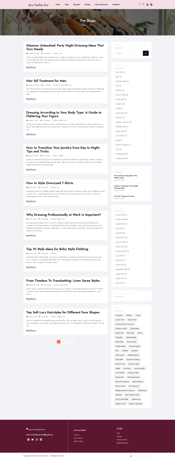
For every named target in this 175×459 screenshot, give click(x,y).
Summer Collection (122, 145)
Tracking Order (122, 440)
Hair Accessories (101, 4)
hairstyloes (134, 351)
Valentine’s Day (136, 399)
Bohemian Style (121, 81)
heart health (119, 359)
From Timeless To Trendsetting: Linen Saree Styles (63, 280)
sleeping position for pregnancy (125, 390)
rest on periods (120, 386)
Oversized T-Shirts (133, 373)
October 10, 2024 (33, 85)
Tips (60, 53)
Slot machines (120, 136)
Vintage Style (120, 158)
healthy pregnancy (133, 355)
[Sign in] (143, 5)
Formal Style (120, 99)
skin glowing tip (134, 386)
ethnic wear (130, 333)
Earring (87, 4)
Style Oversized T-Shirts (132, 395)
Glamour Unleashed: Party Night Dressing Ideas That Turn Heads (65, 47)
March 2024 (120, 237)
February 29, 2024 (33, 285)
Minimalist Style (121, 126)
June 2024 (119, 233)
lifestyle (118, 368)
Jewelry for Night (134, 364)
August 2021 (120, 278)
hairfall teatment (120, 346)
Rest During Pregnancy (122, 382)
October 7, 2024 (33, 120)
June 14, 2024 (32, 219)
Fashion (56, 53)
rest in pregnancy (138, 382)
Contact (76, 435)
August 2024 (120, 224)
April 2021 (119, 283)
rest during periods (133, 377)
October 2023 (121, 251)
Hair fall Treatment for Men (46, 80)
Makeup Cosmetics (122, 122)
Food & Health (64, 85)
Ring (66, 4)
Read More (30, 67)
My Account (78, 438)
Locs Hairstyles (120, 373)
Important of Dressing (133, 359)
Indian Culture (64, 285)
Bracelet (76, 4)
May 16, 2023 (32, 317)
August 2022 (120, 274)
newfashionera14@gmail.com (41, 435)
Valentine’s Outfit (120, 404)
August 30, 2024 (33, 156)
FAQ (118, 433)
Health (118, 108)
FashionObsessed (131, 337)
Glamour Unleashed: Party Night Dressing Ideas (126, 187)
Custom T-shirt (120, 320)
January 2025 (120, 215)
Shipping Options (122, 443)
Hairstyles (125, 351)
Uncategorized (121, 154)
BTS (117, 86)
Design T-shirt (132, 320)
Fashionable (119, 337)
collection (129, 315)
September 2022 (122, 269)
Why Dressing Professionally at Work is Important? (63, 214)
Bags (117, 76)
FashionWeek (119, 342)
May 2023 (119, 260)
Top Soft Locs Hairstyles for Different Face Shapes (63, 312)
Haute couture (120, 355)
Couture (138, 315)
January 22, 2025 (119, 180)
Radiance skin (120, 377)
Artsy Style (119, 72)
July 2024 (119, 228)
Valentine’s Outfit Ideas (135, 404)
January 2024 (120, 246)
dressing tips (119, 333)
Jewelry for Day (120, 364)
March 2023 (120, 265)
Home (58, 4)
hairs (117, 351)
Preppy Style (120, 131)
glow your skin (131, 342)
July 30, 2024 (32, 187)
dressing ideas (134, 328)
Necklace (116, 4)
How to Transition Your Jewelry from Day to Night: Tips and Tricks (63, 149)
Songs (118, 140)
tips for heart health (122, 399)
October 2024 (121, 219)
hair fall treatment (134, 346)
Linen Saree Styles (139, 368)
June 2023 (119, 256)
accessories (119, 315)
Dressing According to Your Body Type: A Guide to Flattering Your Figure (63, 114)
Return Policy (78, 441)
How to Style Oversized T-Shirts (49, 183)
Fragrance (119, 104)
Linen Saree (127, 368)
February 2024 (121, 242)
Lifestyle (61, 120)
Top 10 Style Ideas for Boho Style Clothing (57, 249)
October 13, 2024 (33, 53)
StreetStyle (119, 395)
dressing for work (121, 328)
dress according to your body (125, 324)
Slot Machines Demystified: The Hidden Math (125, 176)
